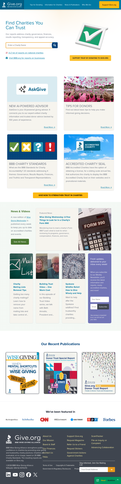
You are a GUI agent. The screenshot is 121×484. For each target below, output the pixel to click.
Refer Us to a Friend (76, 444)
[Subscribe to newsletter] (111, 469)
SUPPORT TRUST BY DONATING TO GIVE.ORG (90, 58)
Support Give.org (109, 4)
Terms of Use (47, 465)
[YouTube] (15, 475)
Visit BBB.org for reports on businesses (27, 58)
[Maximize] (117, 480)
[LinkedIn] (8, 475)
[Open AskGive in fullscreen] (97, 480)
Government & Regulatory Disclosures (57, 469)
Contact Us (48, 452)
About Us (47, 436)
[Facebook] (28, 475)
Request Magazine (75, 440)
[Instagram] (21, 475)
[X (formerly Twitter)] (35, 475)
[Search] (55, 45)
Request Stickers (74, 448)
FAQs (45, 456)
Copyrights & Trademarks (65, 465)
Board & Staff (49, 444)
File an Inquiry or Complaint (99, 442)
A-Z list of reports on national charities (26, 53)
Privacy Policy (79, 469)
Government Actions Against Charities (76, 454)
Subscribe (103, 306)
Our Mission (48, 440)
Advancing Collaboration (102, 447)
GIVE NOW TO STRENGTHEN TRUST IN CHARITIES (60, 195)
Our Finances (49, 448)
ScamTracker (97, 436)
